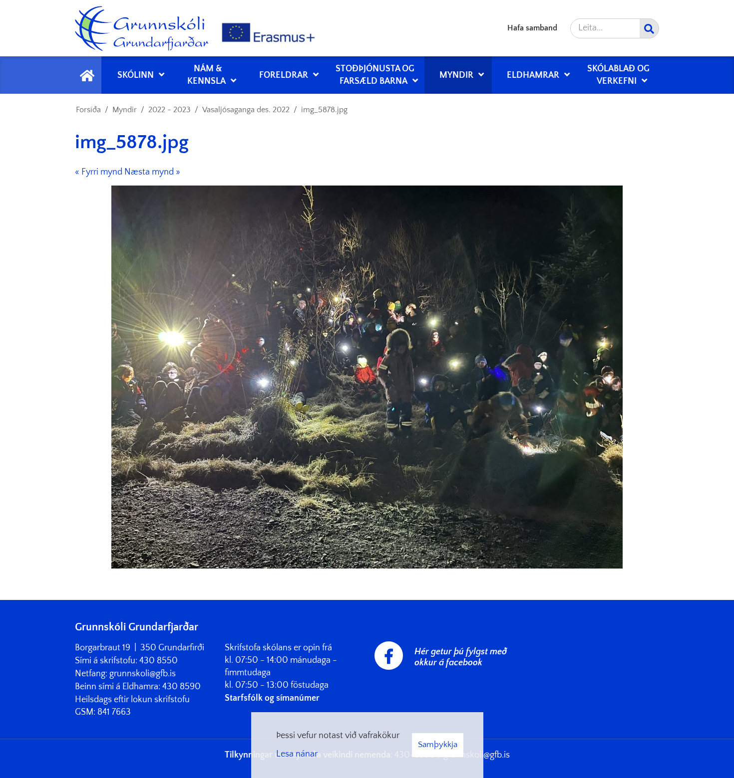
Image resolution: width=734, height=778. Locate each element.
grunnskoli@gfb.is (142, 674)
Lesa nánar (297, 754)
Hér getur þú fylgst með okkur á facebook (460, 657)
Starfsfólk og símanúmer (272, 698)
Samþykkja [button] (437, 744)
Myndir (124, 109)
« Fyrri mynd (98, 172)
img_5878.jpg (324, 109)
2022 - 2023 (169, 109)
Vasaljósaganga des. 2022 (246, 109)
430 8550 (158, 661)
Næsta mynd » (152, 172)
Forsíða (88, 109)
